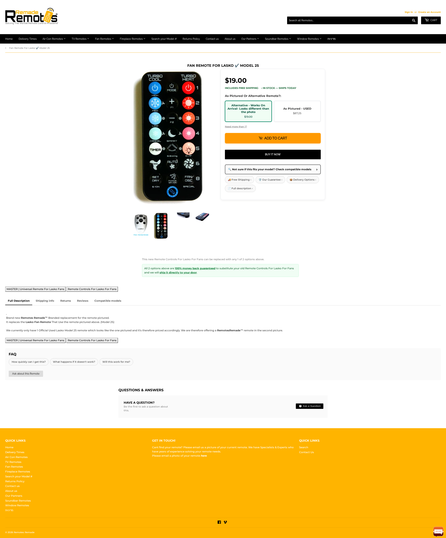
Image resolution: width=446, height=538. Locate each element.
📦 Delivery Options (303, 179)
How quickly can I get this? (29, 361)
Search (303, 447)
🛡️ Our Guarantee (270, 179)
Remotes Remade (24, 532)
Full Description (19, 300)
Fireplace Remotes (131, 38)
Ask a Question (311, 406)
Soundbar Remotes (277, 38)
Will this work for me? (116, 361)
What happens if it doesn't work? (74, 361)
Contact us (212, 38)
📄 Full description (240, 188)
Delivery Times (28, 38)
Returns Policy (191, 38)
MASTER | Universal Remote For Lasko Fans (35, 289)
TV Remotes (79, 38)
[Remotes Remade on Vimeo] (225, 522)
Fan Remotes (103, 38)
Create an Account (429, 12)
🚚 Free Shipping (239, 179)
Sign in (409, 12)
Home (9, 38)
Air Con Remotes (53, 38)
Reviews (82, 300)
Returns (65, 300)
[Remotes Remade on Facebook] (219, 522)
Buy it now (273, 154)
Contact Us (306, 452)
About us (230, 38)
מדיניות (332, 38)
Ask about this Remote (26, 373)
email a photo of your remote (184, 455)
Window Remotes (308, 38)
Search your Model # (164, 38)
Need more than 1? (236, 126)
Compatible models (107, 300)
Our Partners (249, 38)
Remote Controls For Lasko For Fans (92, 289)
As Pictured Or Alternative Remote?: (253, 96)
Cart (433, 20)
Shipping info (45, 300)
